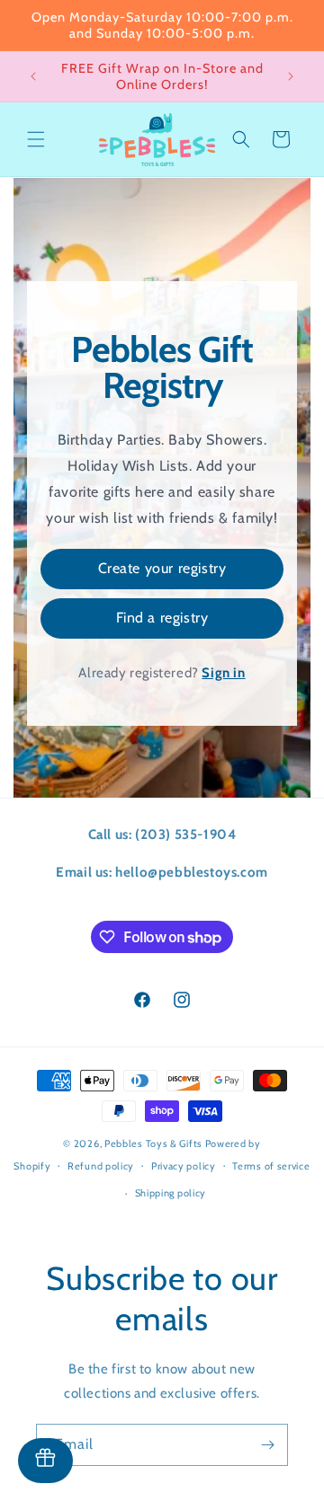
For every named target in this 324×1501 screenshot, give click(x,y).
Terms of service (271, 1166)
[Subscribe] (267, 1445)
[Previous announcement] (33, 76)
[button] (36, 139)
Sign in (223, 673)
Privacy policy (183, 1166)
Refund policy (101, 1166)
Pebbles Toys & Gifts (153, 1143)
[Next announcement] (290, 76)
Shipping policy (171, 1193)
